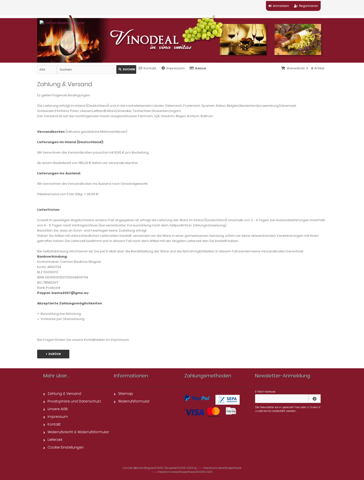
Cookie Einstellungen (66, 447)
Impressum (175, 68)
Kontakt (150, 68)
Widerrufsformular (134, 401)
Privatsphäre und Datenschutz (74, 401)
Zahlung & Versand (64, 393)
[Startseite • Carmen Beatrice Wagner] (62, 23)
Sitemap (125, 393)
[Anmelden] (314, 399)
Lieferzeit (55, 439)
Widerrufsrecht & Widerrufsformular (78, 431)
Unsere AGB (58, 408)
